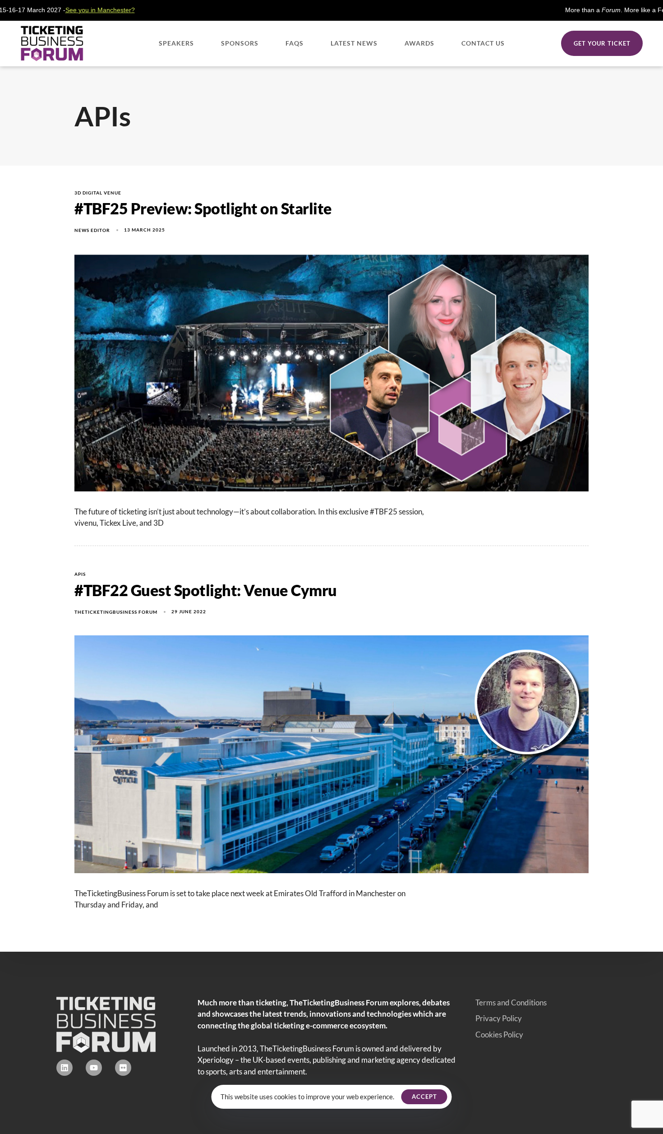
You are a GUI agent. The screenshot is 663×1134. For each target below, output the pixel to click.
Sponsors (239, 43)
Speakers (176, 43)
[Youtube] (94, 1068)
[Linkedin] (64, 1068)
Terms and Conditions (511, 1002)
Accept (424, 1096)
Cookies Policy (499, 1034)
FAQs (294, 43)
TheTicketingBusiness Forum (115, 612)
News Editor (92, 230)
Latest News (354, 43)
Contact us (483, 43)
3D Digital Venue (97, 192)
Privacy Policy (498, 1018)
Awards (419, 43)
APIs (80, 574)
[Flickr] (123, 1068)
